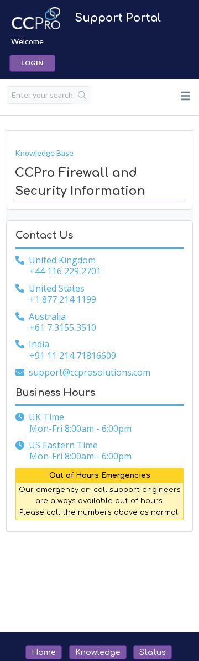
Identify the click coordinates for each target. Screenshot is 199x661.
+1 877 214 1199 (62, 299)
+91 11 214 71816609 (72, 356)
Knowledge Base (44, 152)
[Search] (82, 95)
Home (44, 652)
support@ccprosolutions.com (89, 372)
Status (152, 652)
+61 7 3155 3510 (62, 327)
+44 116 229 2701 (65, 271)
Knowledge (98, 652)
